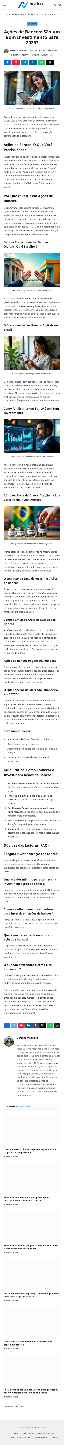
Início (8, 14)
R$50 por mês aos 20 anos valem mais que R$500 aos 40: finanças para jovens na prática (31, 1391)
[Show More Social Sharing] (57, 62)
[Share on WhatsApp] (41, 62)
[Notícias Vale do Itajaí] (32, 5)
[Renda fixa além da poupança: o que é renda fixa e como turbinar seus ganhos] (32, 1226)
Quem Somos (28, 1433)
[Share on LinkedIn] (33, 62)
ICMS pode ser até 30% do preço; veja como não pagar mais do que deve (30, 1151)
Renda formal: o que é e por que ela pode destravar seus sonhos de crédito (27, 1199)
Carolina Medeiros (29, 51)
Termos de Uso (40, 1437)
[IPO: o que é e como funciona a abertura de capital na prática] (32, 1322)
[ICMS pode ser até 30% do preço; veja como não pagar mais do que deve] (32, 1129)
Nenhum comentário (21, 55)
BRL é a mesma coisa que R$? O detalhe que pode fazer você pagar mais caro (31, 1295)
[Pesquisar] (59, 4)
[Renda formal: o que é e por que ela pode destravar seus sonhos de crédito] (32, 1178)
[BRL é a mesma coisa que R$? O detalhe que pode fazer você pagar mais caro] (32, 1274)
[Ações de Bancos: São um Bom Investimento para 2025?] (32, 104)
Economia (32, 24)
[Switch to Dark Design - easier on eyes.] (55, 5)
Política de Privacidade (20, 1437)
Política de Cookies (46, 1433)
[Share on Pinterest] (16, 62)
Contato (54, 1437)
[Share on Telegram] (24, 62)
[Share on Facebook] (7, 62)
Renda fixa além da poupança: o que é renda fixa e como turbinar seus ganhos (31, 1247)
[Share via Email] (50, 62)
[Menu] (5, 5)
